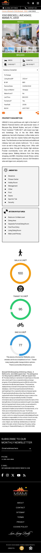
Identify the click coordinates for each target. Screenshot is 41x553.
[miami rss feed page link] (24, 475)
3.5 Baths (29, 60)
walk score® (20, 260)
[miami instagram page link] (7, 475)
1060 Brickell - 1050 (20, 11)
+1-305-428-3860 (7, 459)
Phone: (7, 458)
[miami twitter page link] (12, 475)
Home (4, 11)
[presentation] (38, 49)
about (20, 503)
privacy (20, 522)
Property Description (12, 118)
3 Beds (10, 60)
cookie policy (20, 527)
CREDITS (11, 548)
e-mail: (15, 467)
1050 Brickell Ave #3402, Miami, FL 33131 (17, 16)
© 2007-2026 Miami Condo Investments (20, 545)
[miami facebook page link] (2, 475)
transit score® (20, 296)
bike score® (20, 332)
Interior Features (17, 212)
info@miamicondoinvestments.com (15, 468)
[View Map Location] (5, 26)
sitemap (20, 512)
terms (20, 517)
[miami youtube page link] (18, 475)
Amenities (13, 170)
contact (20, 508)
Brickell (10, 11)
